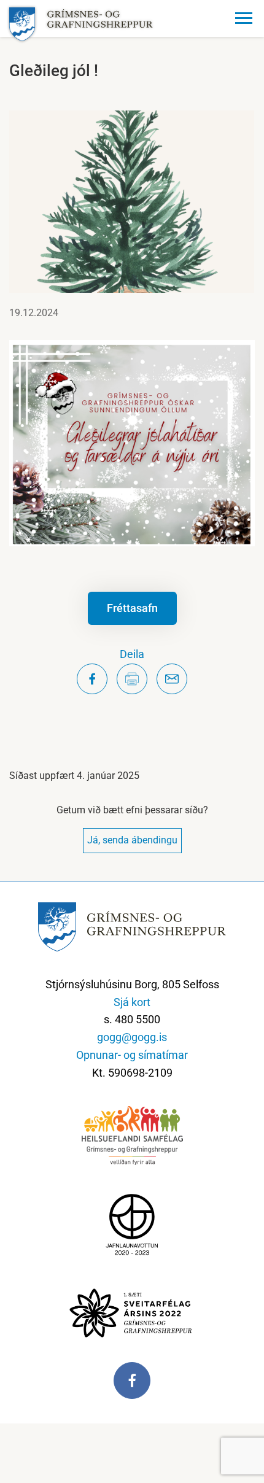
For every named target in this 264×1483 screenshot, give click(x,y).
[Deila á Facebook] (92, 679)
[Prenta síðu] (132, 679)
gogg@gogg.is (132, 1037)
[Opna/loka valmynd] (245, 18)
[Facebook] (132, 1386)
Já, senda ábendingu (132, 840)
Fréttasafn (132, 608)
